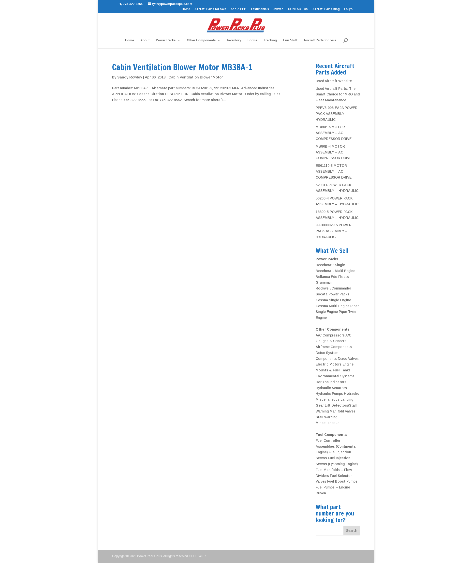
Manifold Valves (342, 411)
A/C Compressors (330, 335)
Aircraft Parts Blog (326, 9)
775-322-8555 (133, 4)
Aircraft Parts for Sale (210, 9)
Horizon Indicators (331, 382)
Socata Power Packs (332, 294)
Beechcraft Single (330, 265)
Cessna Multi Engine (332, 306)
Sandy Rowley (129, 77)
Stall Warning (326, 417)
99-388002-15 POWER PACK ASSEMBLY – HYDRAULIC (334, 231)
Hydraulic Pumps (329, 394)
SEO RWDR (197, 556)
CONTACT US (298, 9)
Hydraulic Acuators (331, 388)
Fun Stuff (290, 40)
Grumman (324, 282)
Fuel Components (331, 435)
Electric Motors (328, 364)
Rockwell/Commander (333, 288)
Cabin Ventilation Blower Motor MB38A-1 (183, 67)
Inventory (234, 40)
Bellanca (323, 277)
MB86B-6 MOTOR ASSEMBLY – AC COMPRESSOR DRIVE (334, 133)
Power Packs (166, 40)
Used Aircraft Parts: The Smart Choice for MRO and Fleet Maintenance (338, 94)
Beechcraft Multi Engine (335, 271)
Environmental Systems (335, 376)
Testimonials (260, 9)
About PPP (238, 9)
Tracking (270, 40)
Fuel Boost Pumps (342, 481)
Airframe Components (334, 347)
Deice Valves (348, 359)
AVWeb (278, 9)
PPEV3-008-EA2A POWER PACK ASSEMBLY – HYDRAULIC (336, 114)
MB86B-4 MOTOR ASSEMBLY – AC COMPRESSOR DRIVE (334, 152)
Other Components (201, 40)
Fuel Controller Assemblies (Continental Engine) (336, 446)
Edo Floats (340, 277)
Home (186, 9)
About (144, 40)
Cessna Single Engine (333, 300)
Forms (252, 40)
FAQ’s (348, 9)
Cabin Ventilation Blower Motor (195, 77)
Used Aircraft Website (334, 81)
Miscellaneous (327, 423)
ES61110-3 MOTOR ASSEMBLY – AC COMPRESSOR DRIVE (334, 171)
